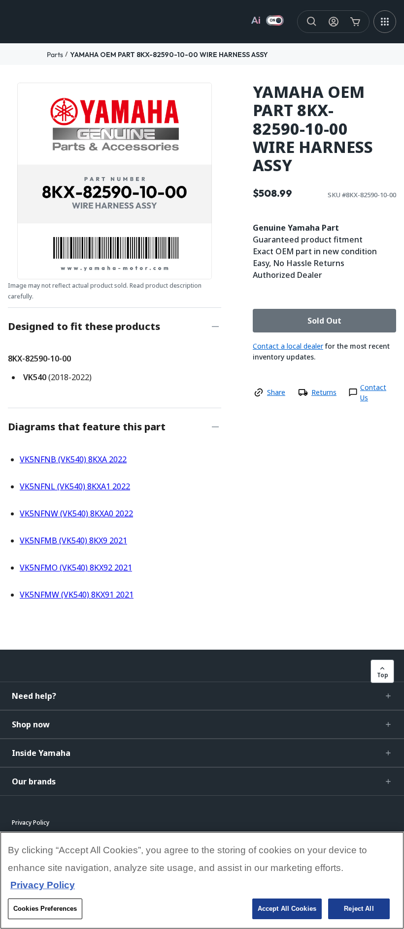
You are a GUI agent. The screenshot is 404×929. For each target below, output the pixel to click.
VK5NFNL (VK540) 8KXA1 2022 (75, 486)
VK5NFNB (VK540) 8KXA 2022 (73, 459)
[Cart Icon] (355, 21)
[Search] (312, 21)
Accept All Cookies (287, 908)
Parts (55, 54)
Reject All (358, 908)
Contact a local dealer (288, 346)
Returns (324, 392)
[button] (202, 696)
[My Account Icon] (333, 21)
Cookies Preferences (45, 908)
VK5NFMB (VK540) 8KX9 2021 (73, 540)
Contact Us (373, 392)
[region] (202, 880)
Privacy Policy (42, 885)
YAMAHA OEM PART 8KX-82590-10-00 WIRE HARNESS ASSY (169, 54)
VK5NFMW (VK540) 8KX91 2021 (77, 594)
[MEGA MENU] (384, 21)
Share (276, 392)
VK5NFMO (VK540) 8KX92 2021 (76, 567)
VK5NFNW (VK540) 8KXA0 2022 (76, 513)
